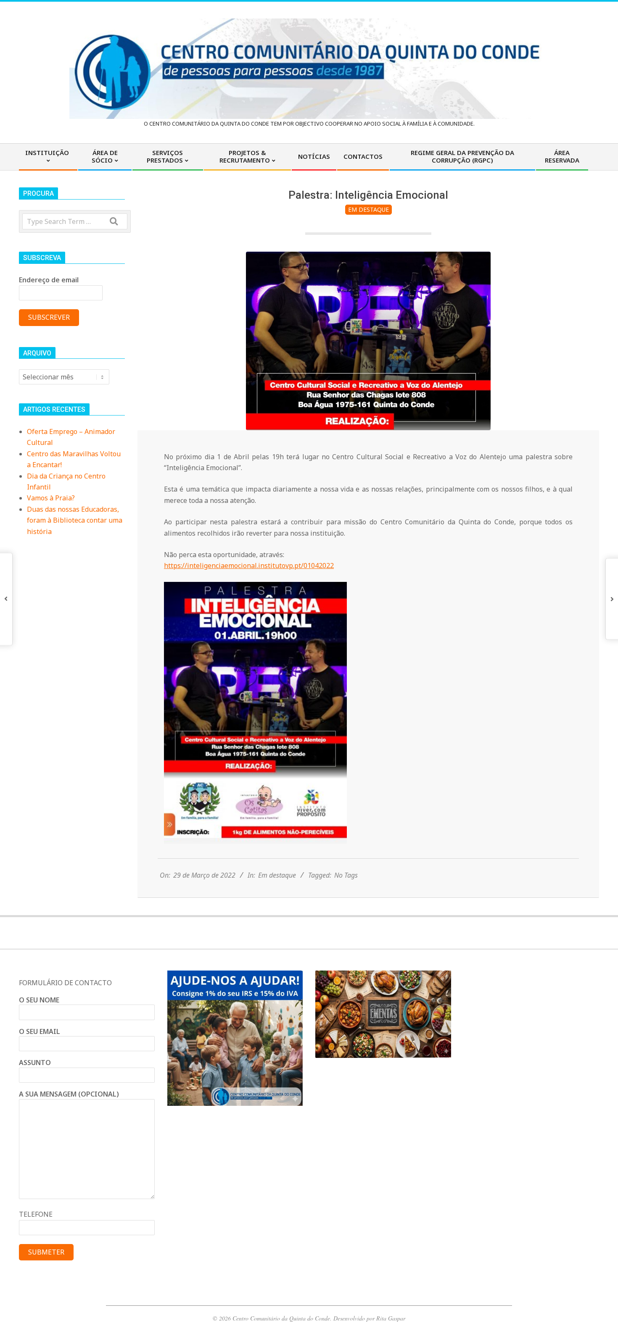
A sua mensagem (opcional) (69, 1094)
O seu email (39, 1031)
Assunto (35, 1062)
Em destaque (368, 209)
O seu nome (39, 1000)
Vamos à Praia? (51, 497)
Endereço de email (49, 279)
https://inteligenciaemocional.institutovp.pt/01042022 (249, 565)
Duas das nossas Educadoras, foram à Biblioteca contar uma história (74, 520)
